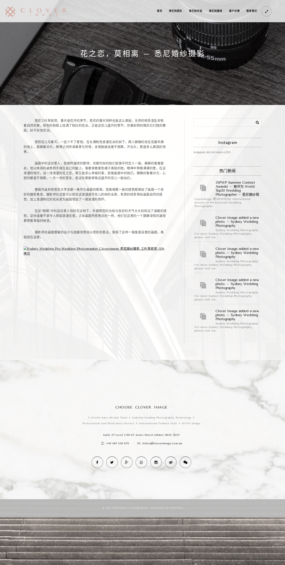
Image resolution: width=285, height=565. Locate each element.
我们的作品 (195, 11)
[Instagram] (156, 462)
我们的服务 (215, 11)
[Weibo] (170, 462)
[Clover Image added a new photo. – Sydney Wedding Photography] (203, 223)
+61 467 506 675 (117, 443)
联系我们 (251, 11)
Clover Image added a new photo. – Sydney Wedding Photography (237, 222)
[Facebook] (97, 462)
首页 (159, 11)
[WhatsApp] (141, 462)
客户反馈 (234, 11)
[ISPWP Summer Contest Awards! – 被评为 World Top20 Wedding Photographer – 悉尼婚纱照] (203, 188)
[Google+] (126, 462)
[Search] (256, 121)
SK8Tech (176, 508)
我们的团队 (175, 11)
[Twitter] (112, 462)
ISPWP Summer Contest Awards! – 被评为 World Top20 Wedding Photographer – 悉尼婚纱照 (237, 189)
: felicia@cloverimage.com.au (161, 443)
